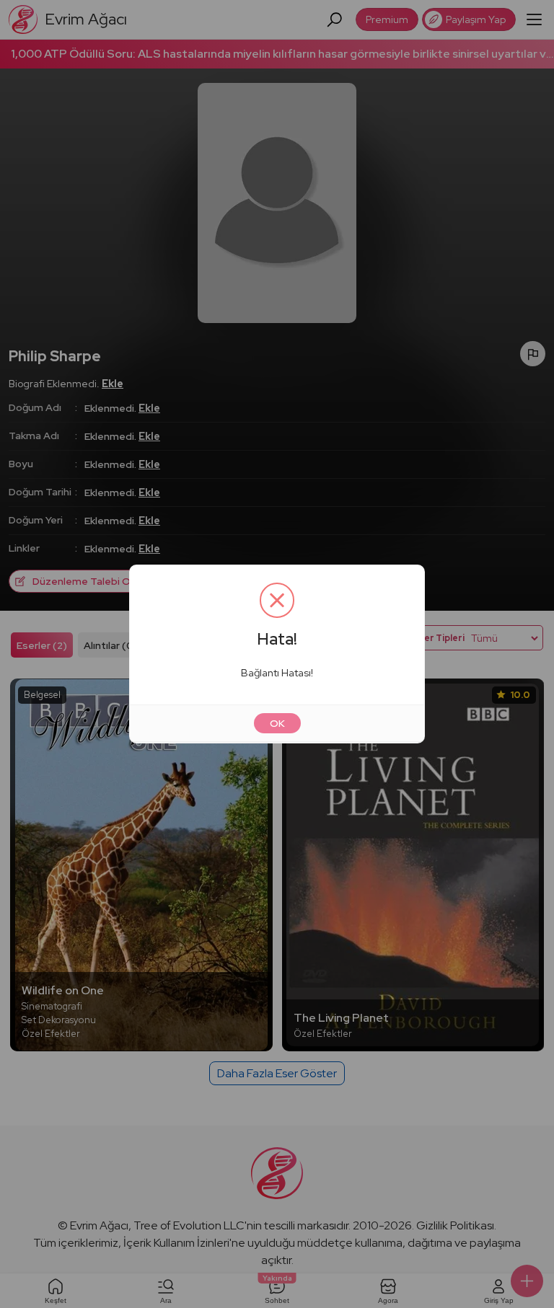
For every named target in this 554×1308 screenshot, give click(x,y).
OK (277, 723)
